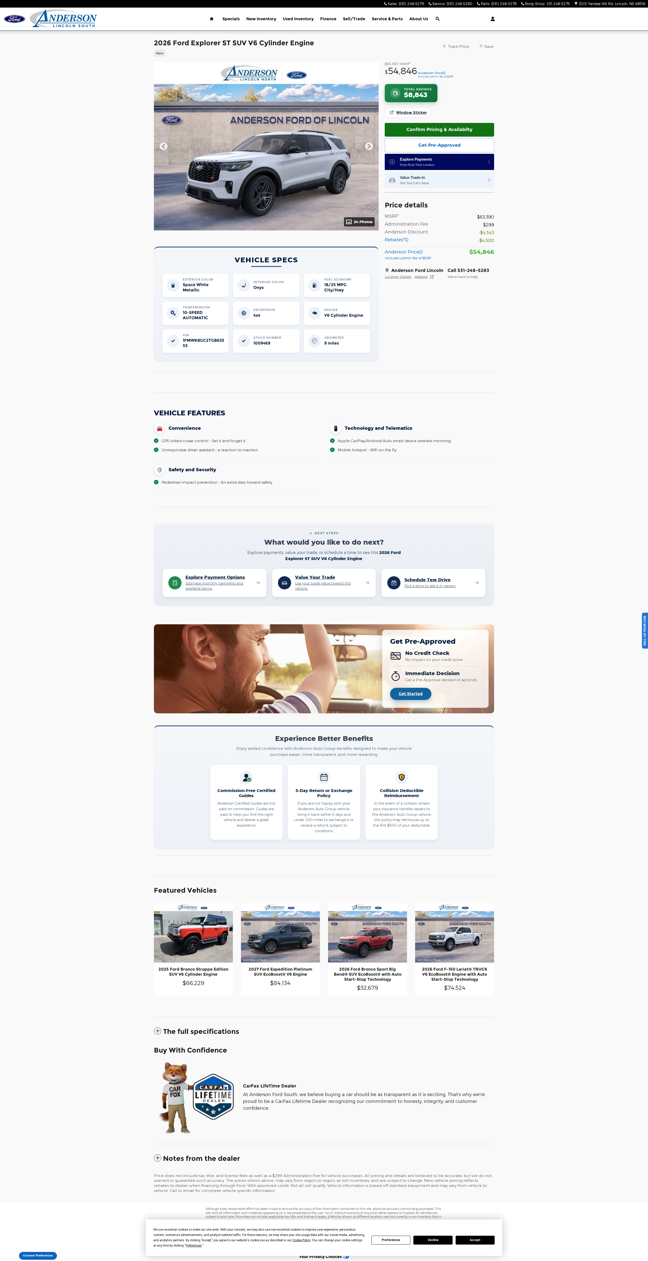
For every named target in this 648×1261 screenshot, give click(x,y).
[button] (263, 52)
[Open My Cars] (491, 19)
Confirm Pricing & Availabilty (440, 129)
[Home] (15, 19)
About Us (418, 18)
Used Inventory (298, 18)
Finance (328, 18)
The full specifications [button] (201, 1031)
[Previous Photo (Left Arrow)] (163, 146)
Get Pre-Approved (439, 145)
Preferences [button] (194, 1245)
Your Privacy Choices (321, 1256)
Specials (231, 18)
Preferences (391, 1240)
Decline (433, 1240)
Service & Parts (387, 18)
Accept (475, 1240)
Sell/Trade (354, 18)
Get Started (411, 693)
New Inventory (261, 18)
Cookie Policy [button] (301, 1240)
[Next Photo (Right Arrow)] (369, 146)
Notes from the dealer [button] (201, 1158)
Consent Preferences (38, 1255)
